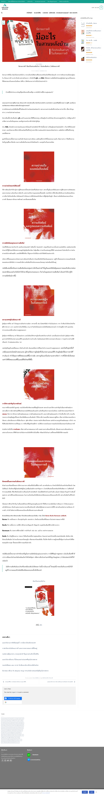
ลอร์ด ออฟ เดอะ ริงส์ (17, 728)
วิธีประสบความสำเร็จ (11, 730)
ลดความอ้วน (6, 728)
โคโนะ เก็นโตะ (4, 742)
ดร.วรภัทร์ (3, 723)
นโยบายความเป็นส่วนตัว (46, 793)
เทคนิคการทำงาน (4, 740)
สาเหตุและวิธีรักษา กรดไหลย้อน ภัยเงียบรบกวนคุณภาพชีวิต (15, 682)
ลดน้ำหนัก (11, 728)
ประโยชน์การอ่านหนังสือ (14, 725)
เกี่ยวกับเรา (3, 1)
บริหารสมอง (8, 725)
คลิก (41, 625)
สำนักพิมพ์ (29, 13)
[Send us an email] (11, 760)
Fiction (37, 64)
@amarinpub (35, 755)
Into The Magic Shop (16, 718)
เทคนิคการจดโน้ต (16, 737)
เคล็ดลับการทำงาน (4, 737)
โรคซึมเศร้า (8, 742)
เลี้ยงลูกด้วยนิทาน (14, 740)
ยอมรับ (92, 792)
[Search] (1, 12)
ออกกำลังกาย (19, 732)
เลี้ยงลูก (9, 740)
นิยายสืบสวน (40, 64)
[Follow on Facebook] (2, 760)
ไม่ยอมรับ (84, 792)
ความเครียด (21, 720)
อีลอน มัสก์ (3, 735)
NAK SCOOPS (73, 13)
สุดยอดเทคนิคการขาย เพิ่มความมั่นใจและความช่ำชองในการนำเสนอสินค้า (60, 682)
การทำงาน (3, 720)
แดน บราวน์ (19, 740)
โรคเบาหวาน (17, 742)
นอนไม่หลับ (10, 723)
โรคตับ (13, 742)
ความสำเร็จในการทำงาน (14, 720)
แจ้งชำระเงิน (30, 1)
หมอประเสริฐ (10, 732)
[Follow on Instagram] (5, 760)
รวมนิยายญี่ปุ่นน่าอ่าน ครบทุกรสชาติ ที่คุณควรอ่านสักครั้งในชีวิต (20, 654)
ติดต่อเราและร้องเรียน (64, 1)
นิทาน (15, 723)
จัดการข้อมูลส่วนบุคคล (52, 1)
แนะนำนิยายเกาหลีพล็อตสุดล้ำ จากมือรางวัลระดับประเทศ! (19, 643)
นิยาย (18, 723)
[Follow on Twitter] (8, 760)
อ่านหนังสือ (7, 735)
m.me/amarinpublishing (35, 760)
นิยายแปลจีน (3, 725)
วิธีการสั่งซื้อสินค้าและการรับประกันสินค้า (16, 1)
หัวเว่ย (15, 732)
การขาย (22, 718)
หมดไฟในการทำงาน (4, 732)
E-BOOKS (45, 13)
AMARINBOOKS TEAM (43, 70)
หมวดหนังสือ (37, 13)
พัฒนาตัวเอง (21, 725)
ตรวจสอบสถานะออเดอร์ (40, 1)
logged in (14, 692)
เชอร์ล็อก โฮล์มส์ (10, 737)
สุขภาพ (21, 730)
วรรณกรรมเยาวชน (4, 730)
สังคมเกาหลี (51, 678)
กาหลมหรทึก (8, 720)
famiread (10, 718)
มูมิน (2, 728)
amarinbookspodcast (5, 718)
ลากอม (22, 728)
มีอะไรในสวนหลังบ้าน (46, 678)
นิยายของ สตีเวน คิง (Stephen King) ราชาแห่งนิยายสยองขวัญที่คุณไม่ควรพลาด (25, 671)
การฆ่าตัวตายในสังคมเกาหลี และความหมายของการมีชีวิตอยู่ (19, 648)
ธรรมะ (7, 723)
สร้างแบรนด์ (17, 730)
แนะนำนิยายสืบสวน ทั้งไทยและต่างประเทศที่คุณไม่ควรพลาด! (19, 659)
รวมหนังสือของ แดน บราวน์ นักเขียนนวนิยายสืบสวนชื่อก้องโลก (20, 665)
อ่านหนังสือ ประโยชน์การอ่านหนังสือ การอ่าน (17, 735)
